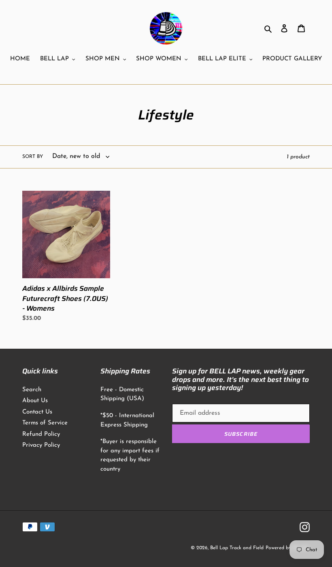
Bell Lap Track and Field (237, 548)
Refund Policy (41, 434)
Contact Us (37, 412)
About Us (35, 401)
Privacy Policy (41, 445)
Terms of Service (45, 423)
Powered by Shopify (288, 548)
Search (31, 390)
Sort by (32, 156)
